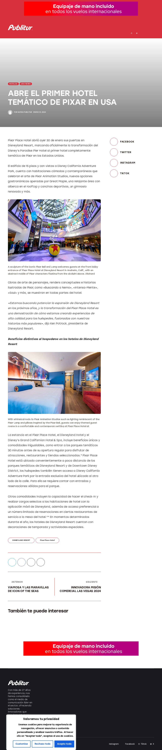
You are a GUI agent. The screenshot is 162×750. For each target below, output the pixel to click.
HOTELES (13, 84)
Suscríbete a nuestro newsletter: (116, 683)
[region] (41, 732)
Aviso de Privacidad (75, 708)
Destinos (44, 688)
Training (43, 702)
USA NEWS (26, 84)
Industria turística (49, 682)
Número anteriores (75, 697)
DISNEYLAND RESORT (21, 540)
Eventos (43, 695)
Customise (22, 744)
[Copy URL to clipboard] (41, 562)
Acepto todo (64, 744)
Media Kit (74, 688)
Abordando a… (47, 709)
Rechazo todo (42, 744)
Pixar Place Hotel (47, 540)
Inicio (71, 682)
